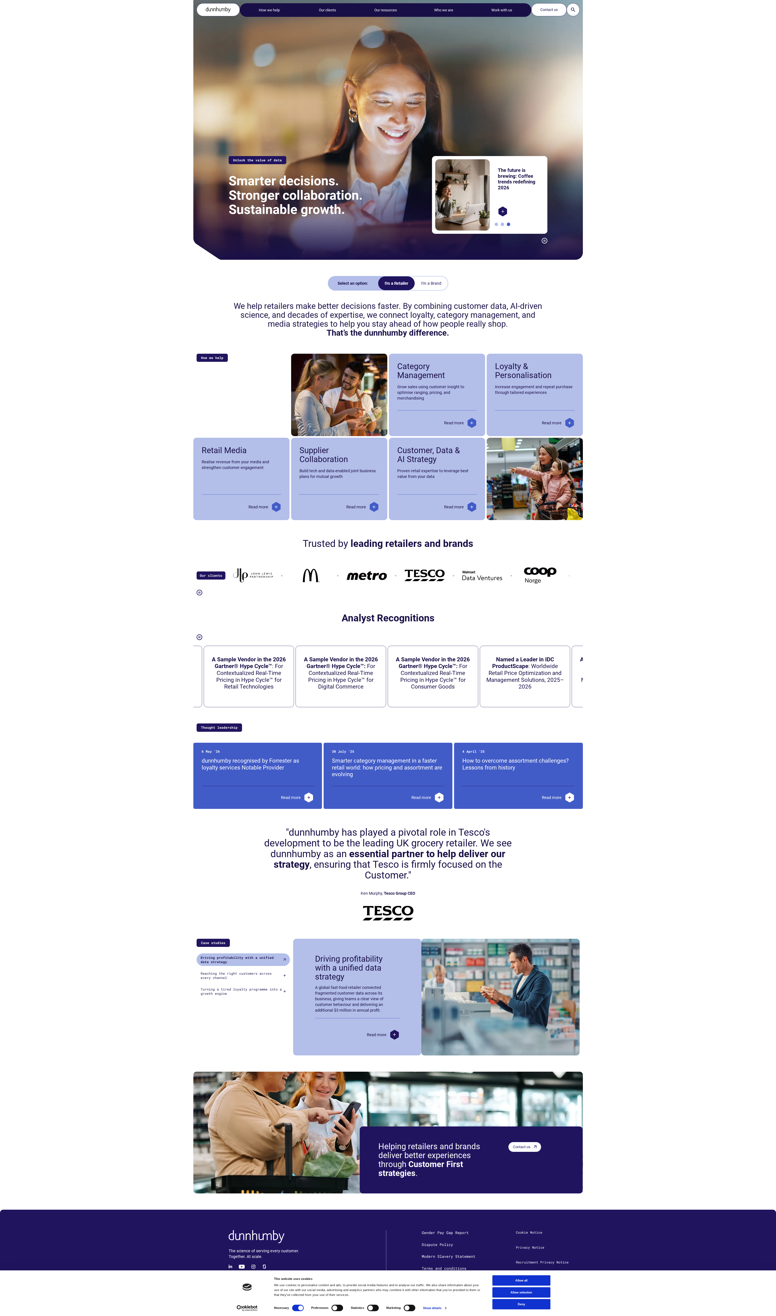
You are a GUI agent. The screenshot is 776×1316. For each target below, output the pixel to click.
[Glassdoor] (264, 1266)
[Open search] (573, 9)
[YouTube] (242, 1267)
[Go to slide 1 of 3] (496, 224)
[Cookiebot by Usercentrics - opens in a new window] (247, 1308)
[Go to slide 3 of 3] (508, 224)
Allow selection (521, 1292)
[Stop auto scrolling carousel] (544, 241)
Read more (454, 422)
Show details (432, 1308)
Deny (521, 1304)
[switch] (337, 1308)
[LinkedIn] (231, 1267)
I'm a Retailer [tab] (396, 283)
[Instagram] (253, 1266)
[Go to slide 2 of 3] (502, 224)
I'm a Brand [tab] (431, 283)
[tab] (243, 959)
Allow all (521, 1280)
